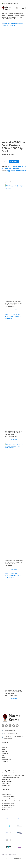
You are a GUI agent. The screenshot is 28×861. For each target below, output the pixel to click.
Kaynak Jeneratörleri (7, 807)
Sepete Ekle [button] (14, 310)
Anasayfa (4, 747)
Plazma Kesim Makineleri (8, 773)
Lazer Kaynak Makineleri (8, 771)
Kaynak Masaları (6, 783)
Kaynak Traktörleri (7, 781)
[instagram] (10, 725)
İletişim (3, 757)
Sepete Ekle (13, 161)
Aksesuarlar (5, 809)
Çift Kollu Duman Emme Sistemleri (11, 801)
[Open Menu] (23, 8)
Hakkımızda (5, 753)
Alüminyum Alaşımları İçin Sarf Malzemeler (13, 775)
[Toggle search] (17, 8)
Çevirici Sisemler (6, 779)
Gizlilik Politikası (6, 762)
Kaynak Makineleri (6, 794)
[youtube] (17, 725)
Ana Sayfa (4, 13)
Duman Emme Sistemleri (8, 799)
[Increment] (6, 161)
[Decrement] (3, 161)
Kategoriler (4, 751)
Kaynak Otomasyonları (8, 803)
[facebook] (3, 725)
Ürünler (3, 749)
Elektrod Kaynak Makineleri (9, 796)
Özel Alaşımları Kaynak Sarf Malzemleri (12, 777)
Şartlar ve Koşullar (6, 759)
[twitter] (6, 725)
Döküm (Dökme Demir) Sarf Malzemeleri (13, 15)
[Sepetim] (25, 8)
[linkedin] (13, 725)
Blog (3, 755)
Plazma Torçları (6, 785)
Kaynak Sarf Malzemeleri (16, 13)
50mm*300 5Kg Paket (12, 170)
